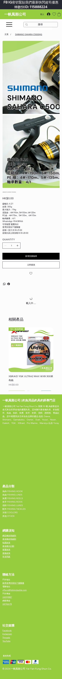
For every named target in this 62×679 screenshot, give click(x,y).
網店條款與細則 (9, 535)
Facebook (7, 630)
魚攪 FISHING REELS (12, 498)
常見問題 (6, 556)
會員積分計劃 (8, 546)
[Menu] (9, 24)
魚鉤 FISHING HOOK (12, 491)
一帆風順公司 (15, 14)
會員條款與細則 (9, 539)
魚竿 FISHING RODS (12, 501)
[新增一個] (17, 246)
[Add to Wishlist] (30, 273)
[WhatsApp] (4, 284)
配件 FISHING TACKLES (14, 509)
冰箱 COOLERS (10, 512)
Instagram (7, 634)
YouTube (6, 641)
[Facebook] (9, 284)
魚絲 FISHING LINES (12, 494)
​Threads (6, 637)
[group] (31, 359)
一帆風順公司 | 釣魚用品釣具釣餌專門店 (28, 400)
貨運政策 (6, 549)
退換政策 (6, 553)
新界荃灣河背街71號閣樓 (13, 583)
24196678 (7, 604)
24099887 (7, 597)
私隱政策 (6, 542)
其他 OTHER (8, 516)
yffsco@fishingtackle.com (14, 590)
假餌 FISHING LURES (12, 505)
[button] (59, 14)
